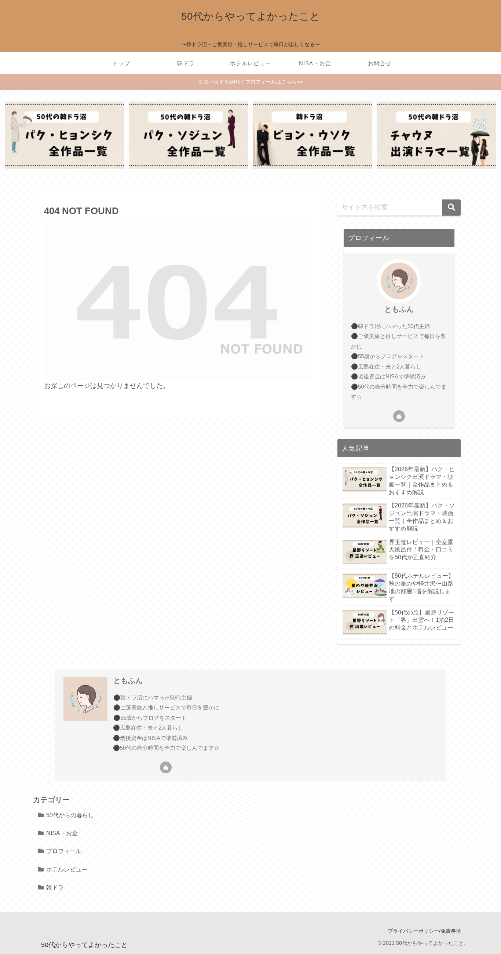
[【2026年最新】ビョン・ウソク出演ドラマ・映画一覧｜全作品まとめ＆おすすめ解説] (312, 135)
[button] (451, 207)
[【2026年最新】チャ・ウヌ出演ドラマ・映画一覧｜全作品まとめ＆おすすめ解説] (436, 135)
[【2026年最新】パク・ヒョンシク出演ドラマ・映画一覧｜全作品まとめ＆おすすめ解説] (64, 135)
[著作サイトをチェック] (399, 416)
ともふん (399, 309)
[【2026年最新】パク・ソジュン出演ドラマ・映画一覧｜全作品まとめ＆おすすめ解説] (188, 135)
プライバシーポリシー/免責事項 (424, 931)
